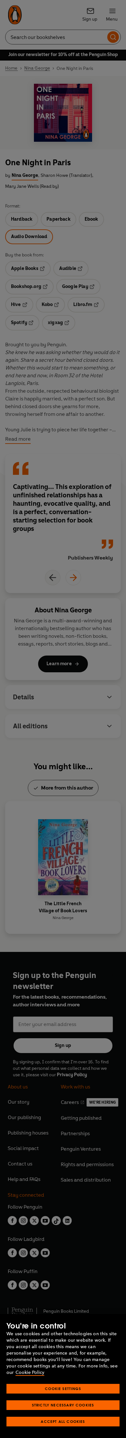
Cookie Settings (63, 1388)
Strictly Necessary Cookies (63, 1405)
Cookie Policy (30, 1372)
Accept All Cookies (63, 1421)
